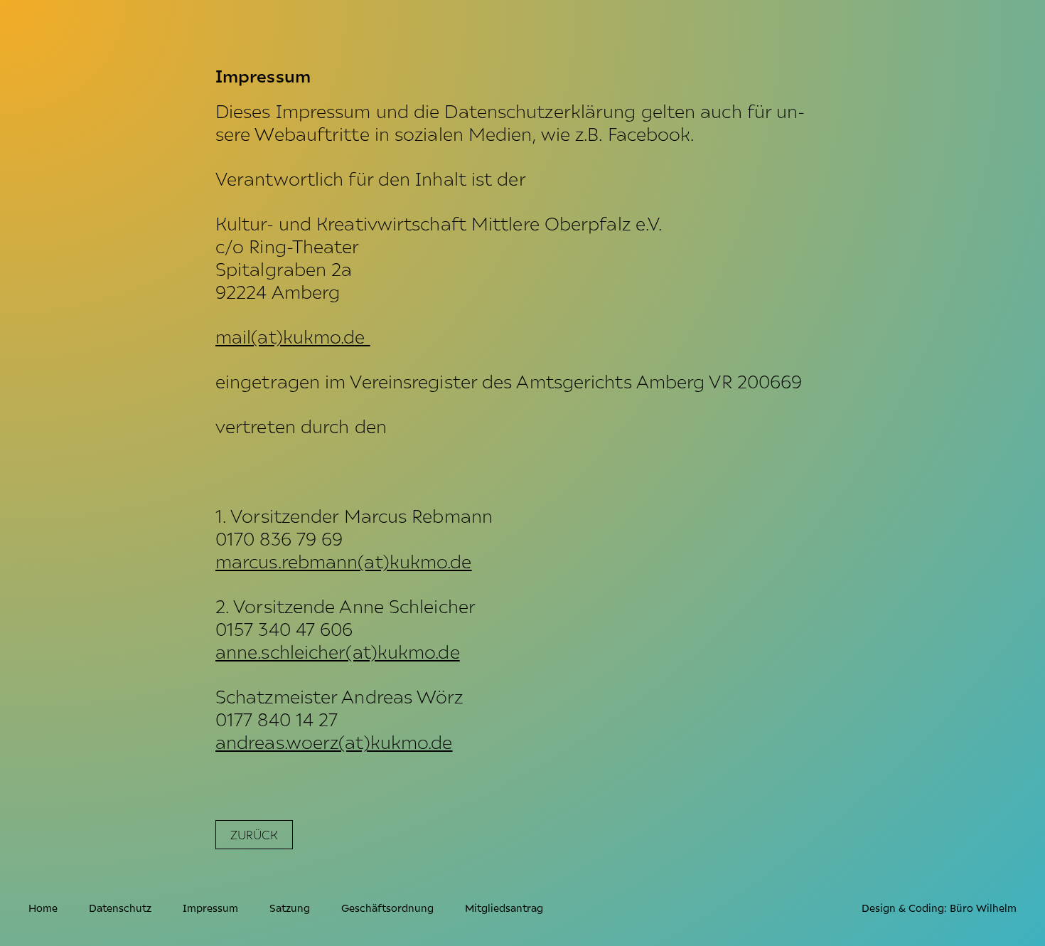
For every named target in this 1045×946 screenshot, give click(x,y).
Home (43, 907)
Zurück (254, 834)
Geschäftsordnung (387, 907)
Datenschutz (120, 907)
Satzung (289, 907)
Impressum (210, 907)
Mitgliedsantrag (504, 907)
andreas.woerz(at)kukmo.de (334, 741)
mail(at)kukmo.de (292, 336)
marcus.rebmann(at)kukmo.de (343, 560)
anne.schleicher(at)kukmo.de (337, 651)
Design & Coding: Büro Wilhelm (939, 907)
